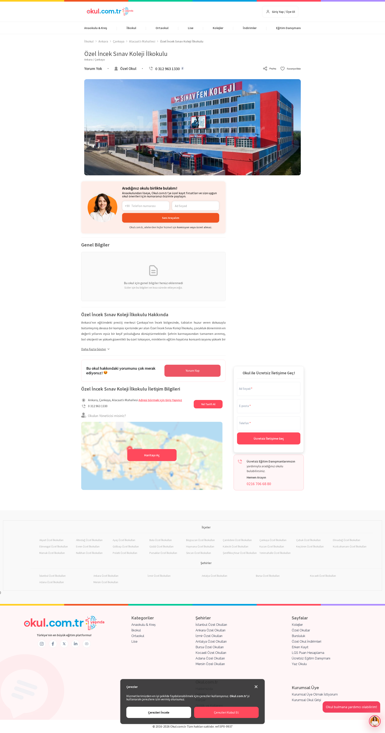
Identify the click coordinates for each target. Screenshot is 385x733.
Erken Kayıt (300, 647)
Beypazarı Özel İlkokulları (200, 540)
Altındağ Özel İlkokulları (89, 540)
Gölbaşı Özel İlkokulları (126, 546)
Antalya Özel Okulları (211, 641)
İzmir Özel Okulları (209, 636)
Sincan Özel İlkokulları (198, 553)
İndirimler (250, 28)
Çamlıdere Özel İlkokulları (237, 540)
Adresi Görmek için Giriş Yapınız (160, 400)
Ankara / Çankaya (94, 59)
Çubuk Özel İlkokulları (308, 540)
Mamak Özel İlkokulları (52, 553)
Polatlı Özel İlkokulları (125, 553)
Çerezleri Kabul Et (226, 712)
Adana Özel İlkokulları (51, 582)
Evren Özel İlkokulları (87, 546)
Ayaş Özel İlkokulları (124, 540)
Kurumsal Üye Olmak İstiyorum (315, 694)
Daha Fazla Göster (93, 349)
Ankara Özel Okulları (210, 630)
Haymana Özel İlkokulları (200, 546)
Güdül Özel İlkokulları (161, 546)
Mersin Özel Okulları (210, 664)
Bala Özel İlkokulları (160, 540)
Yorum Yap (193, 371)
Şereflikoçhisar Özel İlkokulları (240, 553)
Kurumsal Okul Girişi (306, 700)
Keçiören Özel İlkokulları (310, 546)
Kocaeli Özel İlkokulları (323, 576)
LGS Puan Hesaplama (308, 653)
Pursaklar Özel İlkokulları (163, 553)
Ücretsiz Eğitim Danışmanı (311, 658)
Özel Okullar (301, 630)
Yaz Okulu (299, 664)
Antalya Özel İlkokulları (214, 576)
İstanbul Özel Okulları (211, 625)
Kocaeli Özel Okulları (211, 653)
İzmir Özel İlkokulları (159, 576)
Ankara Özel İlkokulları (105, 576)
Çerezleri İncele (158, 712)
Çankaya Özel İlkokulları (272, 540)
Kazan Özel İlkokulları (271, 546)
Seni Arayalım (170, 218)
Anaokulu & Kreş (95, 28)
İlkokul (131, 28)
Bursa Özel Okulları (210, 647)
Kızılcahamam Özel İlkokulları (349, 546)
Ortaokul (162, 28)
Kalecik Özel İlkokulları (235, 546)
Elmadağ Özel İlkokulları (346, 540)
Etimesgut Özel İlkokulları (53, 546)
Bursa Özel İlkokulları (268, 576)
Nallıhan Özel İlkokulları (89, 553)
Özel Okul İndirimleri (306, 641)
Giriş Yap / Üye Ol (283, 12)
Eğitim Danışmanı (288, 28)
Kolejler (218, 28)
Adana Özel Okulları (210, 658)
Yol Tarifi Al (208, 404)
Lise (190, 28)
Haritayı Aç (152, 455)
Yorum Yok (93, 68)
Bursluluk (298, 636)
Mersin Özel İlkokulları (105, 582)
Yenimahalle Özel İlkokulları (275, 553)
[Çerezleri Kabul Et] (256, 687)
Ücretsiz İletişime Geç (269, 438)
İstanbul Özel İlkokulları (52, 576)
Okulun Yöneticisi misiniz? (107, 415)
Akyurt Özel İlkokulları (51, 540)
